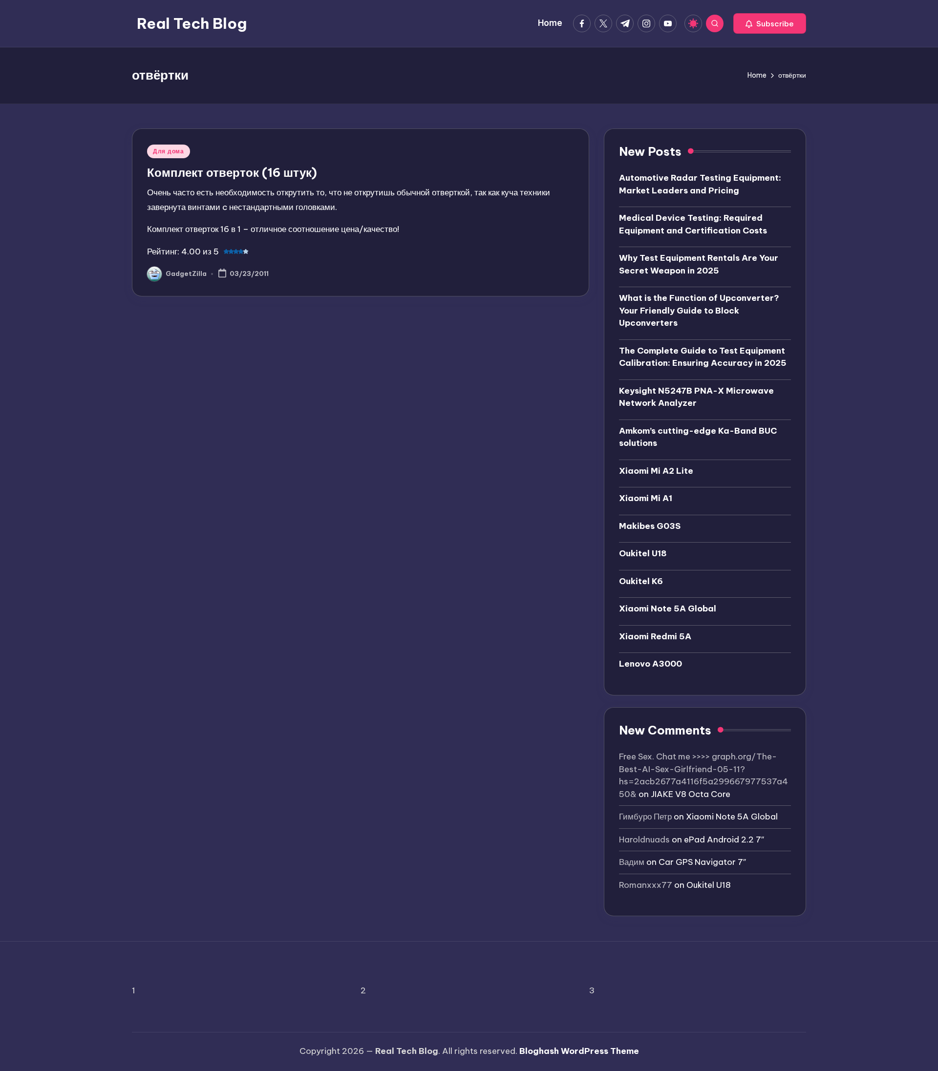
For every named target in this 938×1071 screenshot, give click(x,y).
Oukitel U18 (643, 553)
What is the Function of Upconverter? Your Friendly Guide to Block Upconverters (699, 310)
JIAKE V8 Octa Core (690, 794)
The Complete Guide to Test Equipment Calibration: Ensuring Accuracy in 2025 (703, 357)
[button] (769, 23)
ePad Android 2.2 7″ (724, 839)
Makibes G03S (650, 526)
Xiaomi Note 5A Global (667, 608)
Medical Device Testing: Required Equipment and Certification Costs (693, 224)
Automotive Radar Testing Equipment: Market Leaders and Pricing (700, 184)
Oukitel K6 (641, 581)
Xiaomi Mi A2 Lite (656, 470)
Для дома (168, 151)
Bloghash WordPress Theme (579, 1051)
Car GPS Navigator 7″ (702, 862)
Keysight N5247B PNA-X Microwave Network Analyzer (696, 397)
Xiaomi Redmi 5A (655, 636)
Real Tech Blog (192, 23)
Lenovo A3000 (650, 663)
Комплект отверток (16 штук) (232, 172)
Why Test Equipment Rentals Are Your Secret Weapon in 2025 (698, 264)
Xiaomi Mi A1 (645, 498)
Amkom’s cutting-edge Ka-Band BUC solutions (698, 437)
